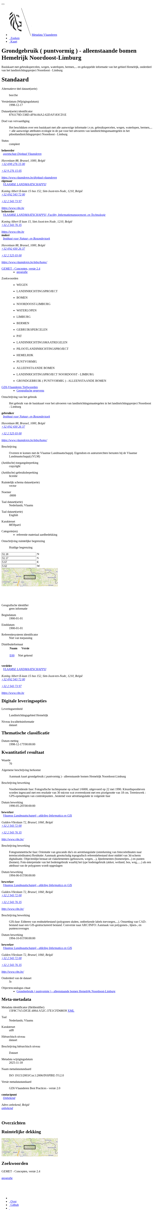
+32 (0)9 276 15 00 (13, 164)
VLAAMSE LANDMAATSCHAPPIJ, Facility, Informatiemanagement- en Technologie (54, 214)
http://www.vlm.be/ (13, 839)
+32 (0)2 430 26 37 (13, 248)
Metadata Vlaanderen (44, 34)
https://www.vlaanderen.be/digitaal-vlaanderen (29, 177)
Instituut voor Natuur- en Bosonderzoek (26, 238)
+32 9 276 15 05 (12, 170)
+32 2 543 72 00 (12, 825)
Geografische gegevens (30, 390)
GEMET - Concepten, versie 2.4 (21, 268)
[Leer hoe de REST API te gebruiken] (9, 1208)
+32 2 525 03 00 (12, 255)
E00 (12, 655)
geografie (22, 272)
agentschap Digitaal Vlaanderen (22, 153)
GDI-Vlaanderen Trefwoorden (20, 387)
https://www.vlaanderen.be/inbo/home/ (24, 262)
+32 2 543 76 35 (12, 225)
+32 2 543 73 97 (12, 201)
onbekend (7, 1108)
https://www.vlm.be (13, 208)
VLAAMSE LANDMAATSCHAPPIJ (24, 184)
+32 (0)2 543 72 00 (13, 194)
